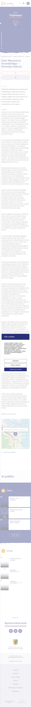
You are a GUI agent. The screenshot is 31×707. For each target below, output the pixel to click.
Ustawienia (15, 361)
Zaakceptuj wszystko (15, 369)
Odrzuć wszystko (15, 365)
